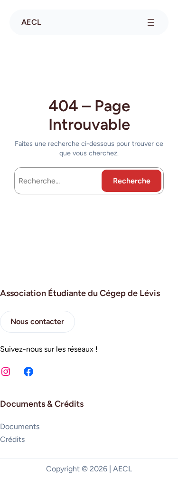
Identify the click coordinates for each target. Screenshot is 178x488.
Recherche (131, 180)
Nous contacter (37, 321)
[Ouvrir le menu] (151, 22)
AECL (31, 22)
